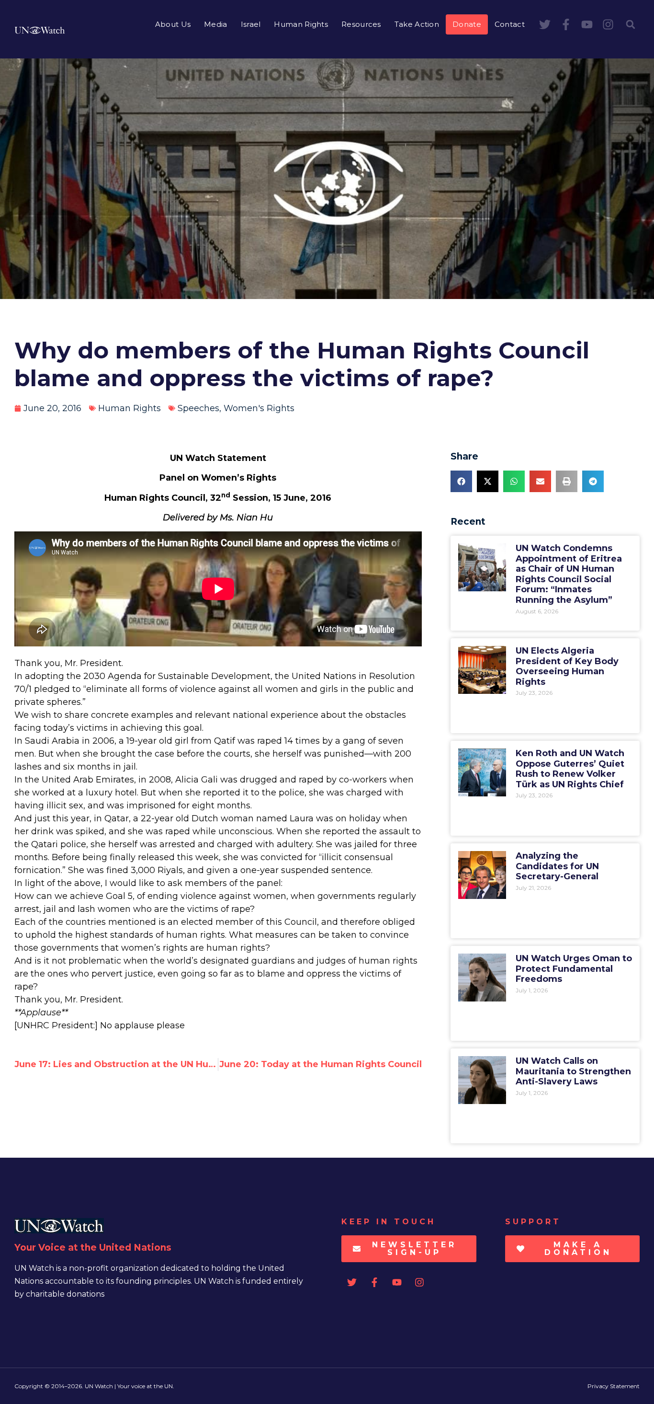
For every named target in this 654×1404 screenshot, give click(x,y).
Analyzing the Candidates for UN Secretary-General (557, 866)
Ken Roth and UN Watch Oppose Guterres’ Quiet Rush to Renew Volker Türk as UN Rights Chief (570, 769)
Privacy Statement (613, 1386)
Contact (510, 24)
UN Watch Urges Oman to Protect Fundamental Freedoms (574, 968)
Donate (466, 24)
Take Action (417, 24)
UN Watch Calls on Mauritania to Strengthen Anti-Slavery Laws (573, 1071)
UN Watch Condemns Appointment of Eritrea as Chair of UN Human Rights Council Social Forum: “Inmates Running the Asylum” (569, 574)
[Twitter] (545, 24)
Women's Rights (259, 408)
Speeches (198, 408)
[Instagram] (608, 24)
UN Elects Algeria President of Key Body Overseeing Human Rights (567, 666)
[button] (630, 24)
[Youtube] (587, 24)
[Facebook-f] (566, 24)
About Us (173, 24)
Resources (361, 24)
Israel (251, 24)
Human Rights (301, 24)
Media (215, 24)
